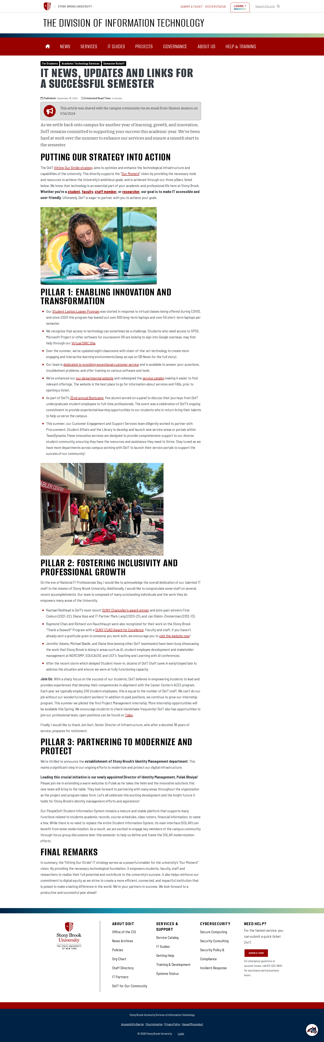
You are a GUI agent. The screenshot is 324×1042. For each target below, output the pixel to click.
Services (89, 46)
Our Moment (130, 173)
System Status (215, 6)
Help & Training (241, 46)
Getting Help (165, 955)
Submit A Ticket (256, 953)
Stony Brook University (75, 6)
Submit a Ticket (192, 6)
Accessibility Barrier (132, 1024)
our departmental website (94, 378)
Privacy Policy (172, 1024)
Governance (175, 46)
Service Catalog (167, 937)
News (65, 46)
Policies (117, 949)
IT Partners (120, 976)
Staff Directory (123, 967)
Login (181, 1033)
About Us (206, 46)
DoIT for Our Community (129, 985)
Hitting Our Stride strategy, (73, 167)
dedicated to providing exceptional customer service (101, 364)
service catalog (153, 378)
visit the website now (174, 635)
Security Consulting (214, 940)
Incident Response (213, 967)
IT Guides (116, 46)
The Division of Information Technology (123, 22)
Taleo (129, 715)
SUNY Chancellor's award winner (125, 610)
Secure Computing (213, 931)
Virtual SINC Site (83, 343)
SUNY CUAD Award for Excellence (119, 629)
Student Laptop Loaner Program (75, 311)
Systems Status (167, 973)
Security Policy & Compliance (212, 954)
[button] (312, 1030)
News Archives (122, 940)
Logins (239, 6)
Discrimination (154, 1024)
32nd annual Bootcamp (87, 397)
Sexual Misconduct (192, 1024)
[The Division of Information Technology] (47, 46)
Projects (144, 46)
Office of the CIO (124, 931)
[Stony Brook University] (47, 6)
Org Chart (119, 958)
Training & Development (173, 964)
